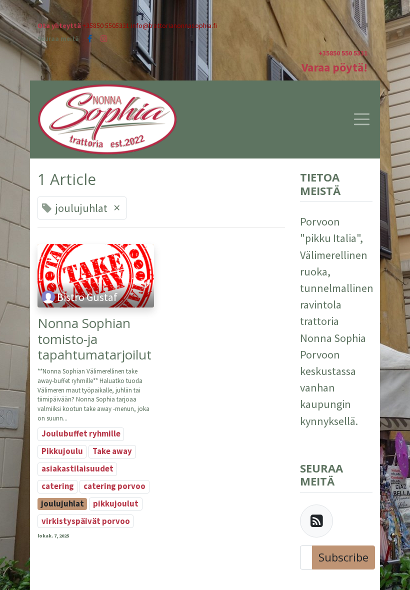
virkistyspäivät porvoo (86, 521)
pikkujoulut (115, 503)
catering (58, 486)
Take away (112, 451)
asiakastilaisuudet (78, 469)
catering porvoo (115, 486)
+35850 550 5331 (343, 53)
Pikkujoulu (62, 451)
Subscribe (343, 557)
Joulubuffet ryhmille (81, 433)
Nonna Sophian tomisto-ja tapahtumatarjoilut (95, 339)
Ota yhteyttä (59, 25)
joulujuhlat (62, 503)
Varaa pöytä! (335, 67)
